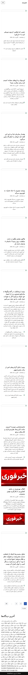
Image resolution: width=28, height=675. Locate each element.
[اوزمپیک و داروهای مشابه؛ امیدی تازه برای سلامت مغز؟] (14, 67)
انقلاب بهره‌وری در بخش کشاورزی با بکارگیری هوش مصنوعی (16, 491)
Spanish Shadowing (7, 666)
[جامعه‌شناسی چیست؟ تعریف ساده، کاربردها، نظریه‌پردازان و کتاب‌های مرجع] (14, 414)
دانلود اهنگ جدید (6, 623)
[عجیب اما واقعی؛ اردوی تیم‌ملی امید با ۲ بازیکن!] (14, 19)
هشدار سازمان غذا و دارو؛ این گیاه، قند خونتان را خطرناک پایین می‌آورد (14, 136)
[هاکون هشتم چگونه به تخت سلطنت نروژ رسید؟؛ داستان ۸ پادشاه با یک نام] (14, 226)
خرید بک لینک (22, 623)
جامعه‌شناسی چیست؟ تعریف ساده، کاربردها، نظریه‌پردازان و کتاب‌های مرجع (14, 429)
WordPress (10, 673)
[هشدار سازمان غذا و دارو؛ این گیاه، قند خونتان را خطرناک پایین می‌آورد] (14, 121)
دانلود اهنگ (18, 639)
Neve (19, 673)
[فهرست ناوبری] (3, 2)
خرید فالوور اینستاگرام (12, 645)
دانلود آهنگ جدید (14, 632)
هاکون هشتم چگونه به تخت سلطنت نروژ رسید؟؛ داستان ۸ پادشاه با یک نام (15, 241)
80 (6, 603)
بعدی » (24, 608)
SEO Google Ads (12, 670)
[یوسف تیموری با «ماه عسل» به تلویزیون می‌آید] (14, 178)
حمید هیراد (7, 627)
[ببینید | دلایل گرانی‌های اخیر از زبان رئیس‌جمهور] (14, 355)
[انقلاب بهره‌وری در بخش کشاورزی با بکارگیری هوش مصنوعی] (14, 476)
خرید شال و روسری (10, 625)
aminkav (22, 37)
